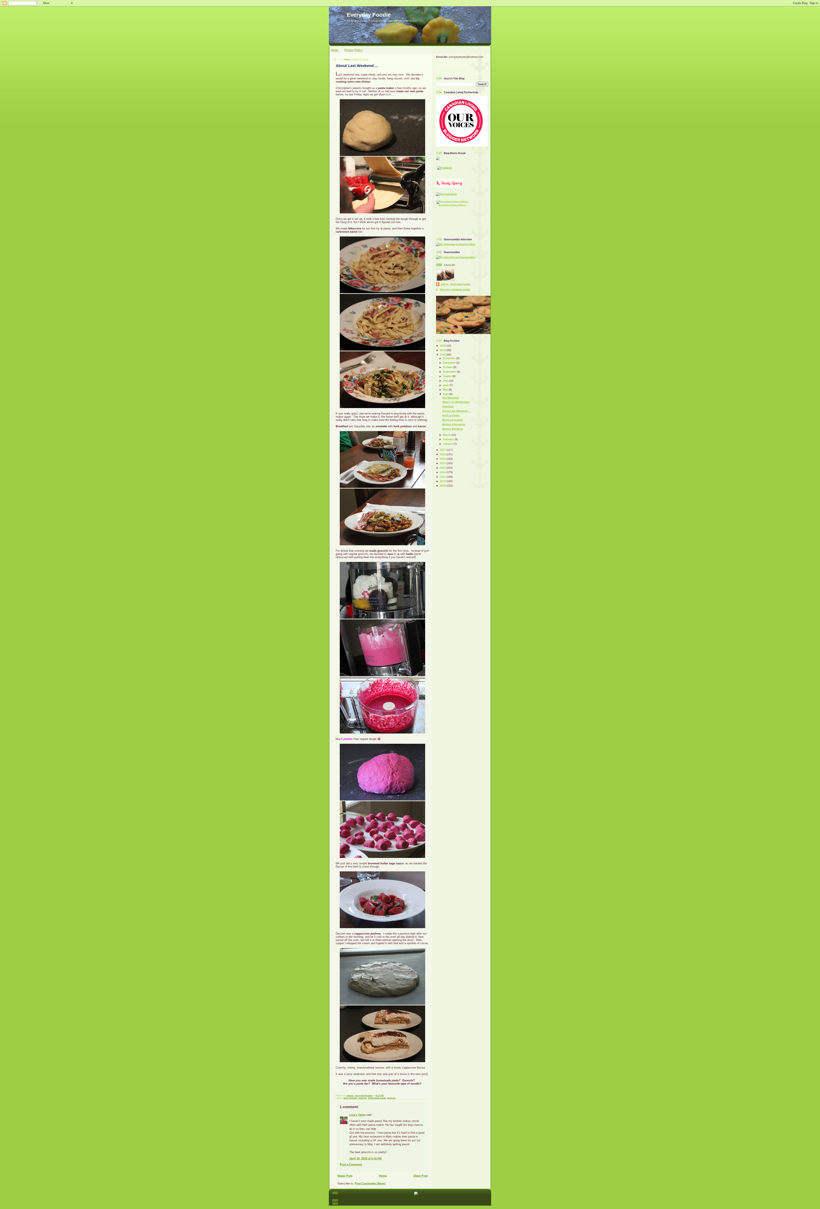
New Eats (448, 406)
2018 (443, 354)
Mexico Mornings (452, 428)
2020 (443, 345)
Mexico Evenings (452, 420)
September (450, 371)
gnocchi (362, 1098)
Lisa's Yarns (357, 1114)
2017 (443, 449)
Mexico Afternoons (453, 424)
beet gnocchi (350, 1098)
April (446, 394)
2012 (443, 472)
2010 (443, 481)
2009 (443, 485)
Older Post (420, 1175)
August (447, 376)
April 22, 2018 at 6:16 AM (365, 1158)
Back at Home (451, 415)
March (447, 434)
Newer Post (344, 1175)
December (449, 358)
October (448, 367)
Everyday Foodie (369, 15)
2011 (443, 476)
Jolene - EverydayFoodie (455, 284)
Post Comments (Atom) (370, 1183)
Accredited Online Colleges (452, 205)
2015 (443, 458)
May (446, 389)
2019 (443, 350)
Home (334, 50)
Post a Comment (351, 1164)
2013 (443, 467)
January (448, 443)
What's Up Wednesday (456, 402)
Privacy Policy (353, 50)
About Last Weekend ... (456, 411)
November (449, 362)
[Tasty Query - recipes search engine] (449, 186)
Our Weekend (450, 397)
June (446, 385)
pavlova (391, 1098)
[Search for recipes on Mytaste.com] (446, 194)
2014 (443, 463)
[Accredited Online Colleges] (452, 201)
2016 (443, 454)
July (446, 380)
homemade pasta (377, 1098)
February (449, 439)
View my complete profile (455, 289)
